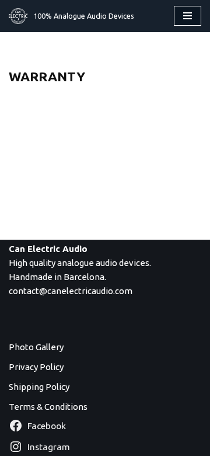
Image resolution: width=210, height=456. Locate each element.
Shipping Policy (39, 387)
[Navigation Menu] (187, 16)
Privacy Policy (36, 367)
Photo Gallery (36, 347)
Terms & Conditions (48, 407)
